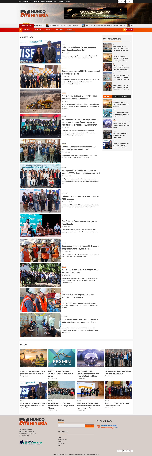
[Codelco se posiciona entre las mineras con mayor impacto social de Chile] (40, 51)
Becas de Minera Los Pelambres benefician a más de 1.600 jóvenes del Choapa (61, 405)
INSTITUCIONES (65, 193)
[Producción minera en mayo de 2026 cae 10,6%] (107, 86)
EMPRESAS (64, 67)
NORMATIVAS (59, 29)
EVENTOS (69, 29)
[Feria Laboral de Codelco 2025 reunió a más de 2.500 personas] (40, 201)
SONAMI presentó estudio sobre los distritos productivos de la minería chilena (121, 25)
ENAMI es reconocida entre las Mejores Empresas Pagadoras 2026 (120, 135)
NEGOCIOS (48, 29)
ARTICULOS (37, 29)
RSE (62, 291)
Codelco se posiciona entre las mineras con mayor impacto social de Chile (121, 145)
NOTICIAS (26, 29)
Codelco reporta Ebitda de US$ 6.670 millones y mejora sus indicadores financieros (121, 68)
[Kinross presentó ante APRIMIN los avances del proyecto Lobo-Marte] (40, 76)
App (59, 445)
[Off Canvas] (20, 1)
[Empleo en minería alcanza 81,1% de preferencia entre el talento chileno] (107, 103)
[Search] (122, 29)
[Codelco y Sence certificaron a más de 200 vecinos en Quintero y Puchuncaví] (40, 151)
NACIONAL (64, 143)
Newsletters (49, 1)
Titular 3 (50, 400)
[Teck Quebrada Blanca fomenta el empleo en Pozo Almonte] (40, 225)
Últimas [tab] (107, 96)
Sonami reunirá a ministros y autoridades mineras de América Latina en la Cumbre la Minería (88, 373)
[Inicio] (20, 30)
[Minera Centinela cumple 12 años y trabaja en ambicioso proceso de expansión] (40, 101)
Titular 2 (115, 131)
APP (55, 1)
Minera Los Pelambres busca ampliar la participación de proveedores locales (76, 25)
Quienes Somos (62, 439)
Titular (63, 44)
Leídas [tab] (116, 96)
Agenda (43, 1)
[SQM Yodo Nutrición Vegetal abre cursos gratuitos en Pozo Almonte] (40, 300)
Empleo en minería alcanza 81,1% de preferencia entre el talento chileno (121, 104)
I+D (113, 44)
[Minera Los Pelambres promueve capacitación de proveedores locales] (40, 275)
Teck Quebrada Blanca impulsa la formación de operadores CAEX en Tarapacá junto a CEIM (88, 405)
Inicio (59, 437)
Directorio (36, 1)
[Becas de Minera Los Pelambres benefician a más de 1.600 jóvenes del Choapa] (61, 390)
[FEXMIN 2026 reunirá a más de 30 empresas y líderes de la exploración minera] (107, 113)
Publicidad (60, 1)
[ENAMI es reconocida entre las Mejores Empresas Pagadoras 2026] (107, 134)
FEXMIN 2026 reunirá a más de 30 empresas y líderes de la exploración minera (121, 114)
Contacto (67, 1)
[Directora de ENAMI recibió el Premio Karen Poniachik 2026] (118, 390)
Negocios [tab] (126, 96)
